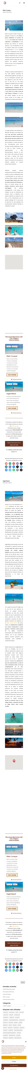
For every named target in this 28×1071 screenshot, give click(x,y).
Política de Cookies (13, 1068)
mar (5, 1027)
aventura (11, 1012)
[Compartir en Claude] (6, 463)
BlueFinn (14, 65)
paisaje (11, 1030)
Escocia (11, 1022)
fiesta (15, 1022)
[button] (26, 1041)
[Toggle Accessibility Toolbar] (2, 1068)
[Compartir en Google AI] (13, 463)
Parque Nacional (18, 1030)
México (22, 1027)
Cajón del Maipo (7, 994)
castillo (11, 1017)
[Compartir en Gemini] (17, 463)
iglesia (5, 1025)
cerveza (17, 1017)
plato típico (12, 1035)
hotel (20, 1022)
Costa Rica (21, 1020)
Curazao (7, 39)
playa (18, 1035)
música (5, 1030)
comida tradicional (13, 1020)
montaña (16, 1027)
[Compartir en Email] (17, 470)
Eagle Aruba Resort (12, 622)
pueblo (11, 1037)
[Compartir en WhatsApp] (13, 470)
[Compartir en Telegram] (10, 470)
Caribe (11, 1014)
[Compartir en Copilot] (10, 466)
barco (22, 1012)
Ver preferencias (14, 1065)
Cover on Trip (15, 426)
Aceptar (14, 1057)
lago (14, 1025)
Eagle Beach (14, 398)
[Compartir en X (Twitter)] (17, 466)
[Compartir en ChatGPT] (10, 463)
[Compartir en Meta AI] (13, 466)
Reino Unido (18, 1037)
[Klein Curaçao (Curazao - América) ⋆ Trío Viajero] (14, 25)
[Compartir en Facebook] (6, 470)
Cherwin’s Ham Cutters (8, 999)
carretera (17, 1014)
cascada (5, 1017)
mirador (10, 1027)
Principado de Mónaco (8, 991)
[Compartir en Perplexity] (6, 466)
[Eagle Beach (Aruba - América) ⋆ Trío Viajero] (14, 599)
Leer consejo (12, 374)
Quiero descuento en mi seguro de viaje (14, 444)
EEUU (5, 1022)
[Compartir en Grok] (21, 463)
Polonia (5, 1037)
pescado (5, 1035)
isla (10, 1025)
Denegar (14, 1061)
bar (17, 1012)
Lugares (4, 12)
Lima (19, 1025)
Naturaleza (9, 12)
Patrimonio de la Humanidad (9, 1032)
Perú (19, 1032)
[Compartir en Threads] (21, 470)
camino (5, 1014)
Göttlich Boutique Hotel (9, 989)
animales (5, 1012)
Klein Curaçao (7, 10)
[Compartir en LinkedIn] (21, 466)
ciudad (5, 1020)
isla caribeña (16, 49)
